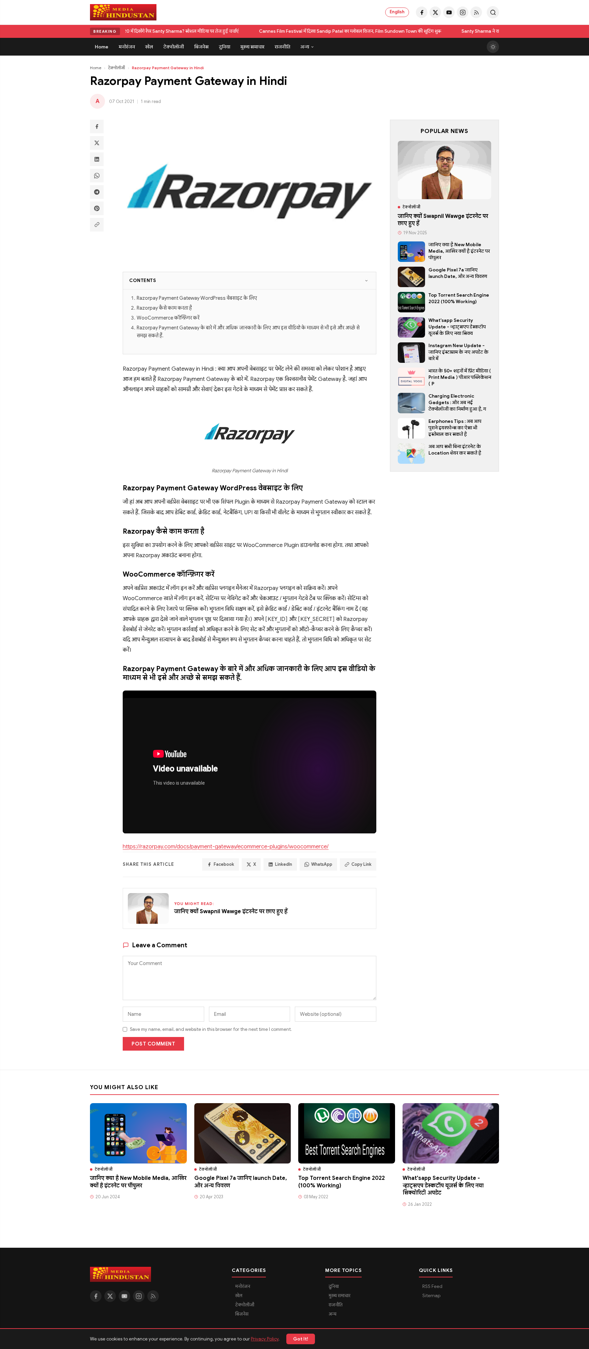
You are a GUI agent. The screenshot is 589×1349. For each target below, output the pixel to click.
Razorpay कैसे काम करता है (164, 308)
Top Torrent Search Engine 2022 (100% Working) (458, 298)
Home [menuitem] (101, 47)
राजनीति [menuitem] (282, 47)
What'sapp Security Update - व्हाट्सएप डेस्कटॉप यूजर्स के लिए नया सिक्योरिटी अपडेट (443, 1185)
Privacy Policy (264, 1339)
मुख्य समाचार (339, 1296)
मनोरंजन (242, 1286)
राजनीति (336, 1305)
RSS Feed (432, 1286)
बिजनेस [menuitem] (201, 47)
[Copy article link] (97, 225)
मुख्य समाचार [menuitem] (252, 47)
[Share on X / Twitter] (97, 143)
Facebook (224, 864)
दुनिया (334, 1286)
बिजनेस (241, 1314)
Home (95, 67)
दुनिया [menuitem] (224, 47)
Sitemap (431, 1296)
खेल (238, 1296)
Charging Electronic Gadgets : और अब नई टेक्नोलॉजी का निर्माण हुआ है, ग (457, 402)
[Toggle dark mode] (493, 47)
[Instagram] (462, 12)
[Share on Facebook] (97, 126)
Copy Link (361, 864)
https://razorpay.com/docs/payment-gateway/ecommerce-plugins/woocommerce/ (226, 846)
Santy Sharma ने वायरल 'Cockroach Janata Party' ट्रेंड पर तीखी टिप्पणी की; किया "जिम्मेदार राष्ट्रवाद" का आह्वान (280, 31)
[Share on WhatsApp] (97, 175)
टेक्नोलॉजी (116, 67)
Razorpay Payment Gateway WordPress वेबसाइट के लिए (197, 298)
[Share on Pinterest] (97, 208)
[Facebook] (421, 12)
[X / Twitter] (435, 12)
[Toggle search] (493, 12)
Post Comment (153, 1044)
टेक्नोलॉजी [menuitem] (173, 47)
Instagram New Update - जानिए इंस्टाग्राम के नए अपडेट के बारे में (458, 352)
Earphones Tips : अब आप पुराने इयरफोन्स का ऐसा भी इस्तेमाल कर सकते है (454, 427)
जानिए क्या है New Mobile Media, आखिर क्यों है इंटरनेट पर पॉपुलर (459, 251)
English (397, 12)
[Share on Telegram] (97, 192)
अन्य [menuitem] (304, 47)
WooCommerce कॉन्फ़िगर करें (168, 318)
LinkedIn (283, 864)
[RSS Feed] (476, 12)
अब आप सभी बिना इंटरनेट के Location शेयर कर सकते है (454, 450)
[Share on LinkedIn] (97, 159)
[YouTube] (449, 12)
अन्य (332, 1314)
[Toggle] (366, 280)
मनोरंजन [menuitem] (127, 47)
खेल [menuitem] (149, 47)
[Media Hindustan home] (123, 12)
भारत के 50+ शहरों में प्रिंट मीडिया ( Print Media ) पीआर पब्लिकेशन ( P (459, 377)
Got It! (300, 1339)
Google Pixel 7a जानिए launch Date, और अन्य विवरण (457, 273)
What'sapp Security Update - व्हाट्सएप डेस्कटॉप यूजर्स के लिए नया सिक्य (457, 326)
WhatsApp (321, 864)
